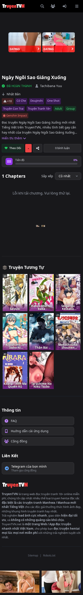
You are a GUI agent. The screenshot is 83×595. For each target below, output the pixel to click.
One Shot (53, 101)
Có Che (21, 101)
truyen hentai (60, 498)
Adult (58, 109)
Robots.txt (49, 555)
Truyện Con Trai (13, 109)
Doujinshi (36, 101)
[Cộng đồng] (53, 6)
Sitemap (33, 555)
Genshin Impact (16, 115)
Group (70, 109)
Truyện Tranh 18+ (39, 109)
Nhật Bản (14, 94)
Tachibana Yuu (51, 86)
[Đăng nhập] (65, 6)
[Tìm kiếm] (42, 6)
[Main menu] (76, 6)
